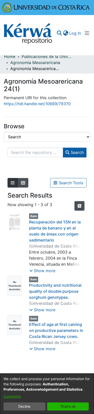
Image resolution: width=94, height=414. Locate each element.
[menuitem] (65, 33)
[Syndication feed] (79, 206)
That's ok (68, 406)
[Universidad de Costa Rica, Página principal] (46, 7)
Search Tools (70, 182)
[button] (42, 270)
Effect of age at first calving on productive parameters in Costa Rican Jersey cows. (56, 330)
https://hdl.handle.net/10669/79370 (37, 103)
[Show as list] (13, 183)
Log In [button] (75, 33)
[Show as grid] (23, 183)
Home (9, 56)
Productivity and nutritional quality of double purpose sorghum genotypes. (55, 291)
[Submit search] (59, 33)
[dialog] (47, 394)
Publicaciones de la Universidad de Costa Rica (47, 56)
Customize (12, 396)
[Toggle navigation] (86, 33)
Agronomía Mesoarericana (35, 62)
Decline (24, 406)
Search (76, 152)
